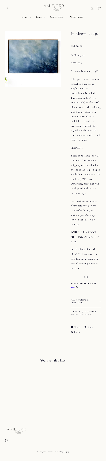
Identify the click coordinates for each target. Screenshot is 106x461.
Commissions (57, 16)
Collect (25, 16)
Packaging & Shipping (80, 301)
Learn (39, 16)
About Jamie (77, 16)
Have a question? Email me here (83, 313)
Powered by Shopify (62, 452)
